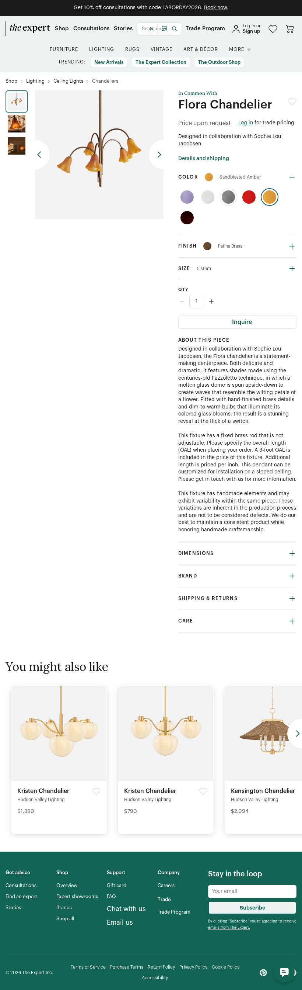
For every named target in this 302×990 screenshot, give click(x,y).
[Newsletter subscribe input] (252, 891)
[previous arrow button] (42, 154)
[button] (273, 29)
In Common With (197, 93)
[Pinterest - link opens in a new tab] (263, 972)
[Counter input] (237, 301)
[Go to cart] (289, 28)
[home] (28, 28)
